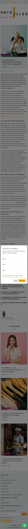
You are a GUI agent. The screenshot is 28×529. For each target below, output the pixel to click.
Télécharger (22, 280)
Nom (3, 264)
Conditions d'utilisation (20, 277)
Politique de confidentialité (8, 277)
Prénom (4, 258)
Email (4, 270)
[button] (25, 525)
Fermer (15, 280)
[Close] (26, 246)
